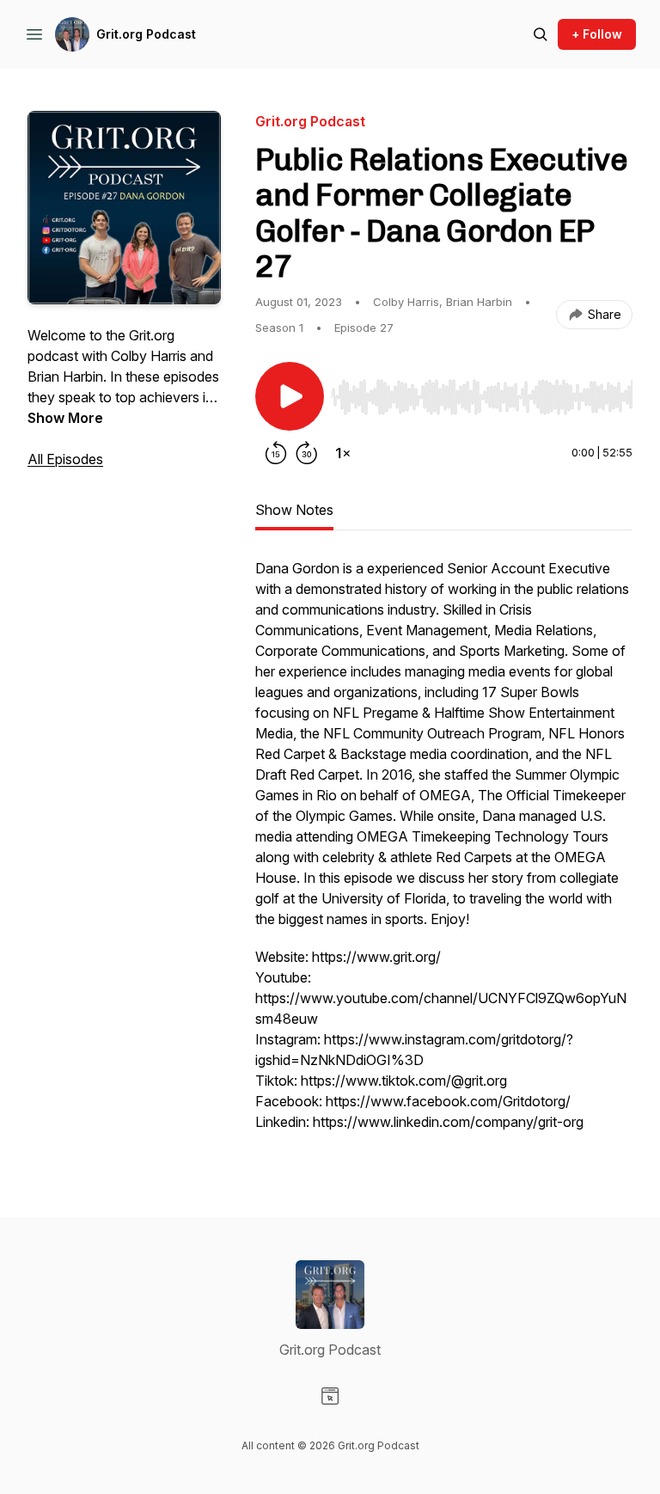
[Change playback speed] (343, 453)
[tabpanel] (443, 853)
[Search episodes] (540, 34)
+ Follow (596, 34)
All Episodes (65, 459)
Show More (65, 417)
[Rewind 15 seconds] (276, 453)
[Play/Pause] (289, 396)
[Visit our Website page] (330, 1396)
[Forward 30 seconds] (307, 453)
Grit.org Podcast (146, 34)
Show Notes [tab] (294, 509)
